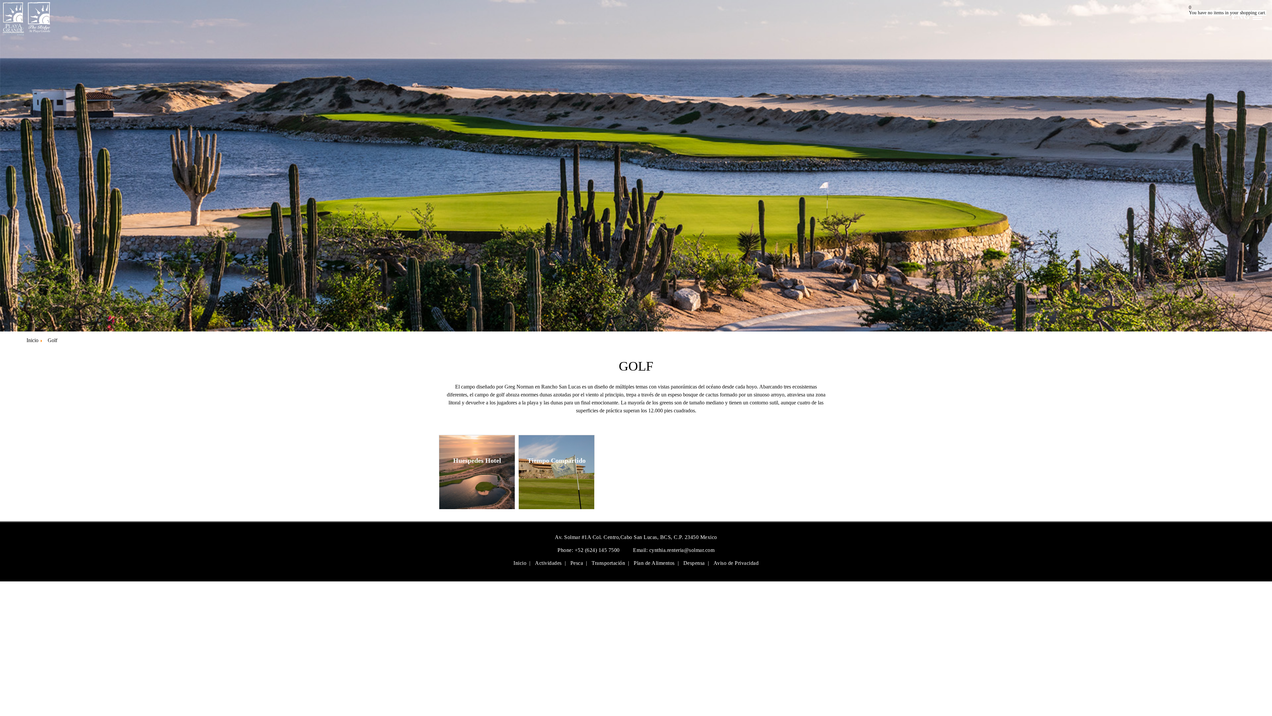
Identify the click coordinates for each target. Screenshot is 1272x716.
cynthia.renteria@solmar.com (682, 550)
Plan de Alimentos (654, 563)
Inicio (519, 563)
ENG (1240, 16)
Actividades (548, 563)
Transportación (608, 563)
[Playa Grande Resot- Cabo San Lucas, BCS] (26, 34)
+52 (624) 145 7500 (598, 550)
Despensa (694, 563)
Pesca (576, 563)
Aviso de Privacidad (736, 563)
